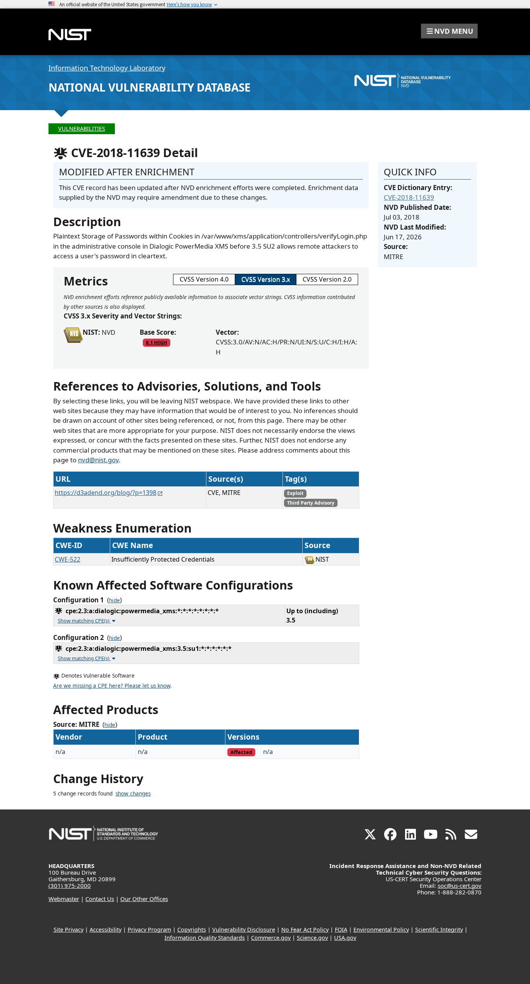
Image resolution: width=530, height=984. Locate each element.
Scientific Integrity (439, 929)
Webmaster (63, 899)
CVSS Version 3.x (265, 279)
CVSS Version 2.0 (327, 279)
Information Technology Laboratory (106, 68)
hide (114, 600)
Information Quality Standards (205, 937)
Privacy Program (149, 929)
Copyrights (191, 929)
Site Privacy (68, 929)
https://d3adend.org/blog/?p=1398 (105, 492)
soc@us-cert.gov (460, 885)
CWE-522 (67, 559)
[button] (449, 31)
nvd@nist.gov (98, 459)
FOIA (341, 929)
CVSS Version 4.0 (204, 279)
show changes (133, 793)
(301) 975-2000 (69, 885)
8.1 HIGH (156, 342)
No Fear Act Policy (305, 929)
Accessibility (105, 929)
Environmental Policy (381, 929)
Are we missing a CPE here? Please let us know (111, 685)
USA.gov (345, 937)
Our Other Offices (144, 899)
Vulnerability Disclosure (243, 929)
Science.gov (312, 937)
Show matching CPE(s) (84, 620)
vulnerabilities (81, 128)
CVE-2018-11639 (409, 197)
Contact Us (99, 899)
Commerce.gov (271, 937)
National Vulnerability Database (149, 87)
